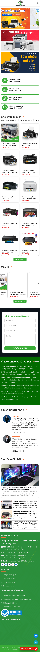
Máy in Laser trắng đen (9, 120)
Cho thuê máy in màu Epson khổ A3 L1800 (9, 251)
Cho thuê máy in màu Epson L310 (9, 224)
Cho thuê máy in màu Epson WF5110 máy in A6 (29, 198)
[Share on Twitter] (6, 564)
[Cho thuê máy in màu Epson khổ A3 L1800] (10, 239)
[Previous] (2, 283)
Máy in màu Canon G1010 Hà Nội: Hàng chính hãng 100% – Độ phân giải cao (10, 144)
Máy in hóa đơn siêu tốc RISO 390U (29, 293)
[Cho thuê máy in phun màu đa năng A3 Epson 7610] (30, 159)
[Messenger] (36, 636)
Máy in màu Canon (26, 120)
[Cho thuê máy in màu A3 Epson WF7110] (30, 212)
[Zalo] (36, 642)
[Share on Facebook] (2, 564)
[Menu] (2, 3)
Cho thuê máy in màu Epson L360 (29, 144)
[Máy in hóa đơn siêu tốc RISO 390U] (30, 281)
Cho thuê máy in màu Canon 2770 (29, 251)
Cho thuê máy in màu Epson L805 (9, 198)
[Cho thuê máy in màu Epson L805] (10, 186)
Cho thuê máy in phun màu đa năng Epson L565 (10, 171)
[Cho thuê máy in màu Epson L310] (10, 212)
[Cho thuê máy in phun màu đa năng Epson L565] (10, 159)
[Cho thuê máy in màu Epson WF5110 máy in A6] (30, 186)
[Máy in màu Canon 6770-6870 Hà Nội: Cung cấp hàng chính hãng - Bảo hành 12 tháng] (10, 281)
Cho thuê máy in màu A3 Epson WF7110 (29, 224)
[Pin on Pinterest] (12, 564)
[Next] (38, 283)
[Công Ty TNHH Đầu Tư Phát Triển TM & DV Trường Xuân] (20, 3)
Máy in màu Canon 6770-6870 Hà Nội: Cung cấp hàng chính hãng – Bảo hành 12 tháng (10, 293)
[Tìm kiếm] (38, 3)
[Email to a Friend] (9, 564)
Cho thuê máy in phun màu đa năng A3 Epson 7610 (30, 171)
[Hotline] (36, 649)
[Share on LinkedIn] (16, 564)
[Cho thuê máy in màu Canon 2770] (30, 239)
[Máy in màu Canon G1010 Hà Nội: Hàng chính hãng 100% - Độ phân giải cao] (10, 133)
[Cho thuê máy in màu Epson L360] (30, 133)
